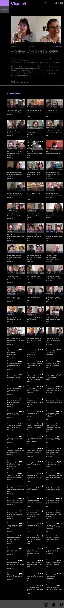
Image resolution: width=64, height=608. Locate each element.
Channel (18, 3)
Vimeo (61, 605)
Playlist (4, 9)
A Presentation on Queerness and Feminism (35, 377)
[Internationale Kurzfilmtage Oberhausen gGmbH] (4, 3)
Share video (58, 46)
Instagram (46, 605)
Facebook (54, 605)
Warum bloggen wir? (54, 587)
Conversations (11, 106)
